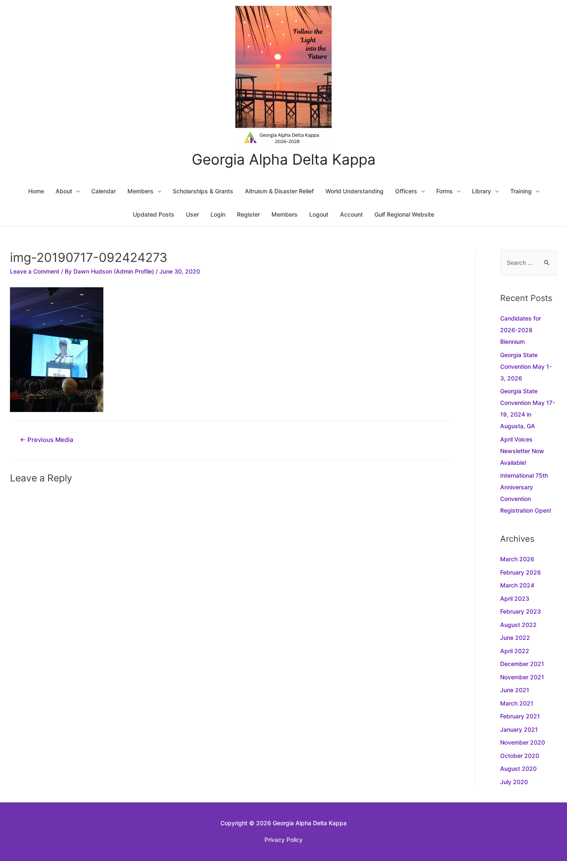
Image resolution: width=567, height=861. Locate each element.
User (192, 214)
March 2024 (517, 585)
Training (521, 191)
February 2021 (520, 716)
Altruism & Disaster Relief (279, 191)
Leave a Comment (34, 271)
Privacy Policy (283, 839)
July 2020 (514, 781)
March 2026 (517, 558)
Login (217, 214)
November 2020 (522, 742)
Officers (406, 191)
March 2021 (516, 703)
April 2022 (514, 650)
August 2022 (518, 624)
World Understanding (354, 191)
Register (248, 214)
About (64, 191)
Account (351, 214)
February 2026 (520, 572)
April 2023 (514, 598)
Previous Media (46, 440)
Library (481, 191)
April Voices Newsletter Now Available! (522, 451)
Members (140, 191)
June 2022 (515, 637)
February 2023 (520, 611)
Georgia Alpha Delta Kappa (284, 159)
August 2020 (518, 768)
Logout (318, 214)
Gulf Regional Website (404, 214)
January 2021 (519, 729)
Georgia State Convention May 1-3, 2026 (526, 366)
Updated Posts (153, 214)
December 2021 (522, 663)
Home (36, 191)
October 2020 (519, 755)
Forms (444, 191)
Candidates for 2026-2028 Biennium (520, 330)
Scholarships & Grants (203, 191)
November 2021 (522, 677)
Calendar (103, 191)
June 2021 (514, 689)
